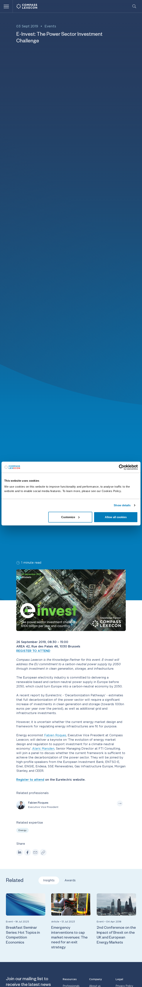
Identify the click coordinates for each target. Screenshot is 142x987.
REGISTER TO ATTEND (33, 650)
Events (50, 26)
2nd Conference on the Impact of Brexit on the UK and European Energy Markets (116, 935)
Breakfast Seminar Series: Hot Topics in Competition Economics (23, 935)
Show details (122, 505)
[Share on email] (35, 852)
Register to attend (30, 779)
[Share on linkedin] (19, 852)
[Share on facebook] (27, 852)
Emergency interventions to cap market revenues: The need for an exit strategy (69, 938)
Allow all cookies (116, 516)
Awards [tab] (70, 880)
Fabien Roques (55, 735)
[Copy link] (43, 852)
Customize (68, 516)
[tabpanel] (71, 921)
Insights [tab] (49, 880)
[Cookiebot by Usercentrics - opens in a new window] (121, 467)
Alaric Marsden (43, 748)
